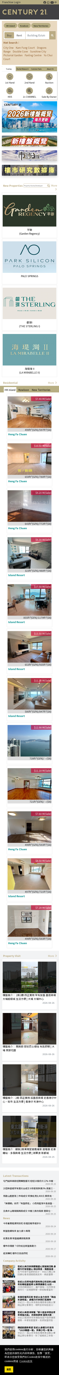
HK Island (10, 25)
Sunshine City (38, 51)
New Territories (41, 25)
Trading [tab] (8, 69)
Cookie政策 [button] (25, 1361)
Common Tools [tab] (36, 69)
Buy (9, 35)
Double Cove (20, 51)
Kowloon (24, 25)
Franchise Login (11, 2)
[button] (55, 116)
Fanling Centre (33, 55)
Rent (19, 35)
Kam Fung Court (25, 47)
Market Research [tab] (23, 69)
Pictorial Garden (12, 55)
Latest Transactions (15, 1176)
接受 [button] (9, 1369)
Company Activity (14, 1261)
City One (8, 47)
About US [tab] (50, 69)
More (51, 383)
